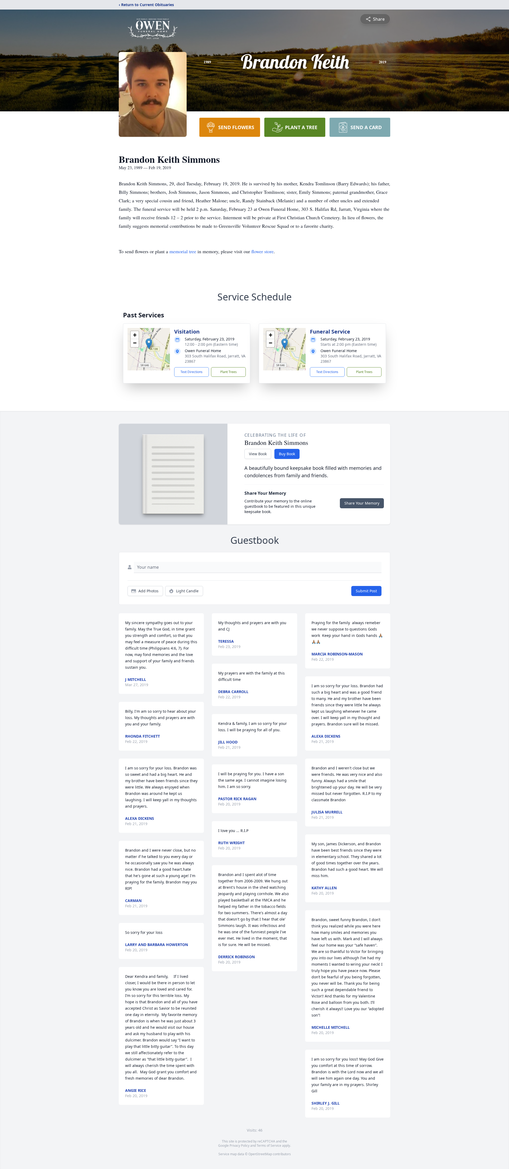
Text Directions (192, 372)
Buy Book (287, 453)
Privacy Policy (239, 1145)
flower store (262, 251)
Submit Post (366, 590)
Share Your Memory (361, 503)
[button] (149, 343)
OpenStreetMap (260, 1154)
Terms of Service (269, 1145)
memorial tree (182, 251)
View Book (258, 453)
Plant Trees (228, 372)
